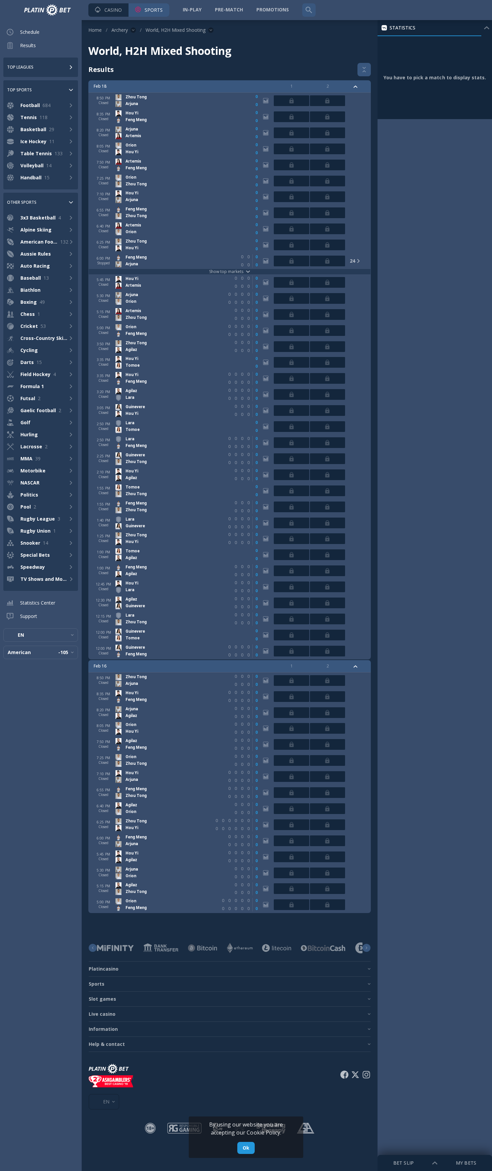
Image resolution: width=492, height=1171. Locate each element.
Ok (246, 1148)
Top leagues (20, 67)
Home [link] (95, 30)
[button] (108, 10)
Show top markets (226, 271)
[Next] (366, 948)
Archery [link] (119, 30)
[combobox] (40, 635)
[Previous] (93, 948)
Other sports (21, 202)
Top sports (19, 90)
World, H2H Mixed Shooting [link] (176, 30)
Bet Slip (403, 1163)
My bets (466, 1163)
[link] (47, 10)
